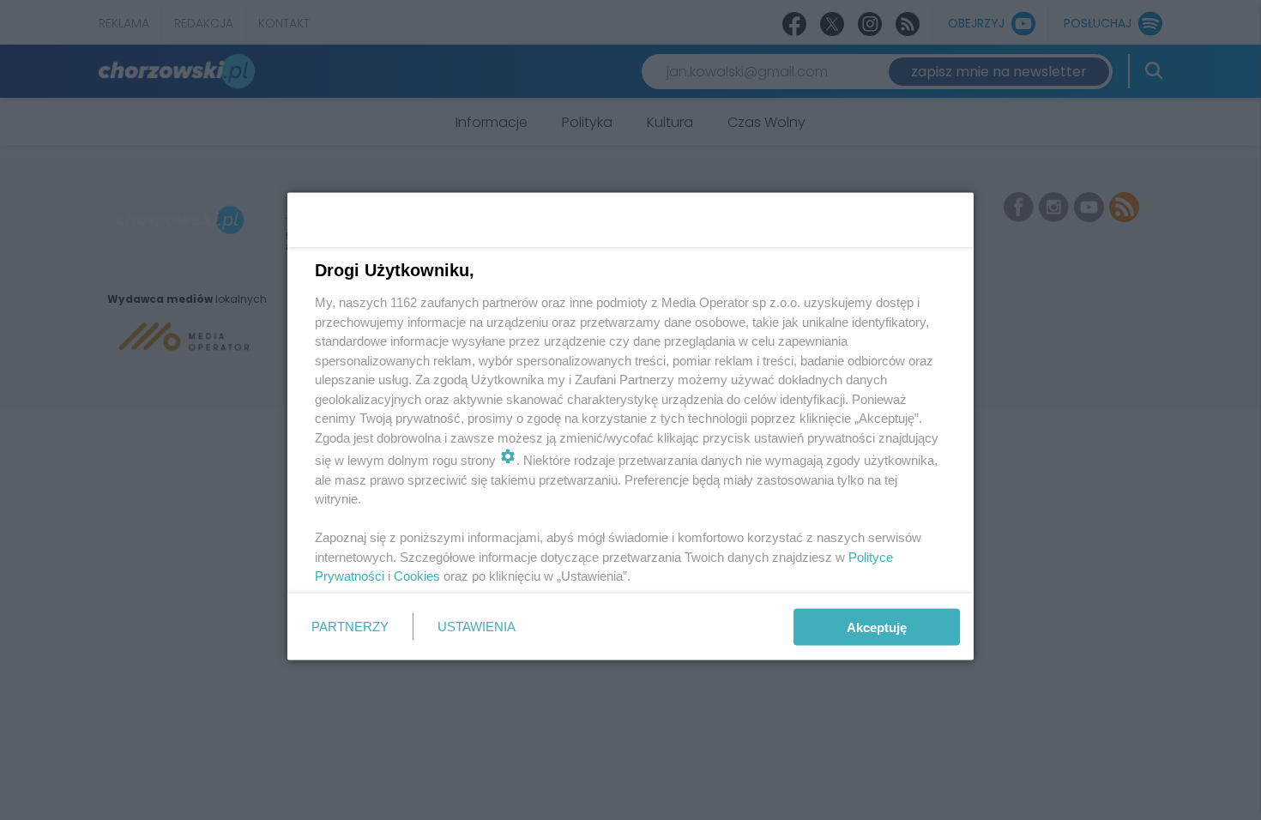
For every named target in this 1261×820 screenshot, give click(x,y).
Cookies (417, 576)
